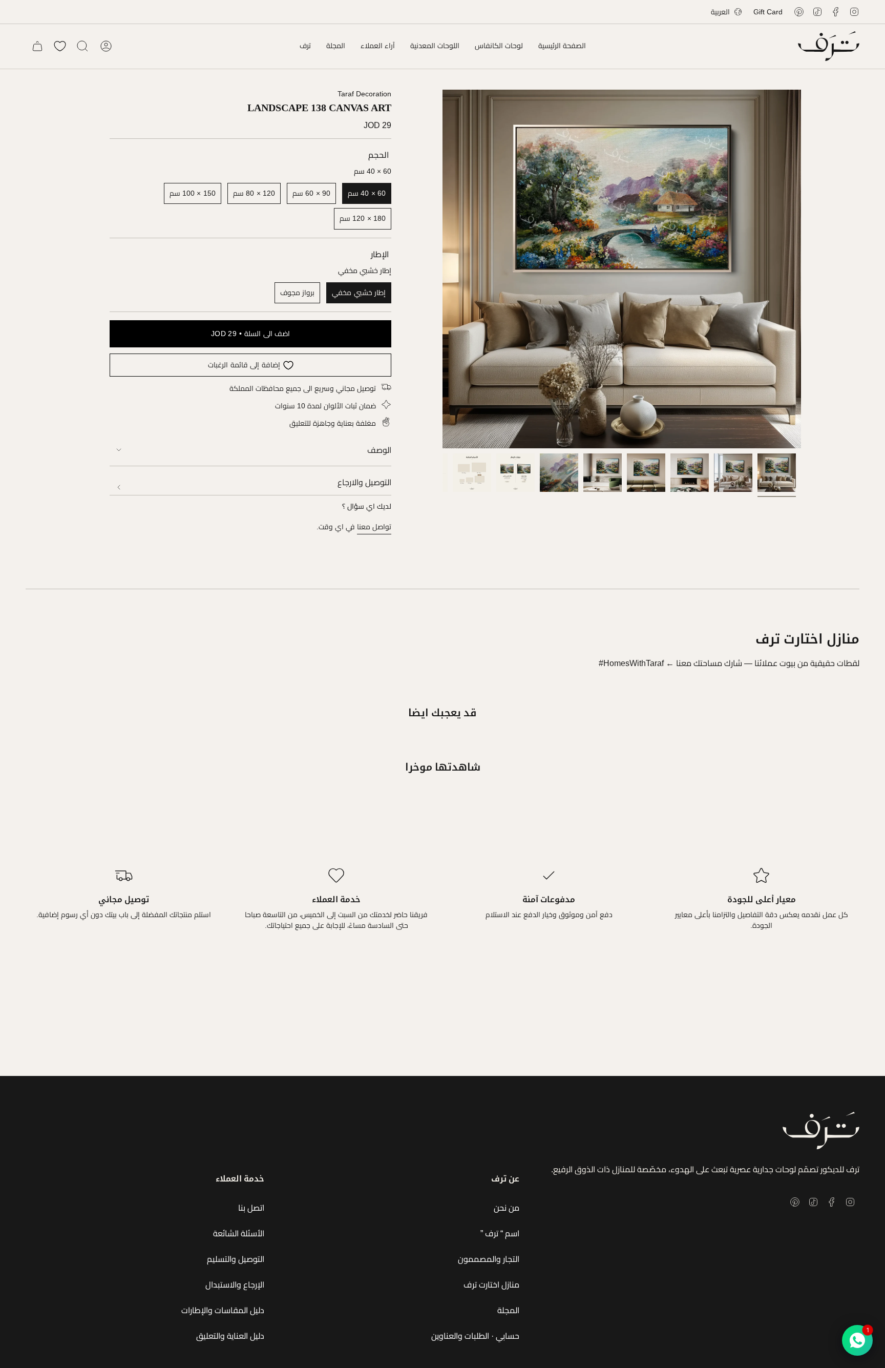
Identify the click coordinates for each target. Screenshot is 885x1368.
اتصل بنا (251, 1208)
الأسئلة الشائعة (238, 1233)
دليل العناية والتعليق (230, 1336)
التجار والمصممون (488, 1259)
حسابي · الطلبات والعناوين (475, 1336)
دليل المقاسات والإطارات (222, 1310)
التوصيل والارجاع (364, 482)
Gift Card (768, 12)
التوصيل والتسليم (235, 1259)
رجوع (442, 269)
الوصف (379, 450)
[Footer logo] (821, 1130)
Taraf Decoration (364, 94)
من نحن (506, 1208)
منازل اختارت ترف (491, 1284)
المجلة (508, 1310)
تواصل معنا (374, 527)
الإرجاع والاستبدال (234, 1284)
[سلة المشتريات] (37, 46)
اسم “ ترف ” (499, 1233)
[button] (499, 46)
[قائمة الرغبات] (60, 46)
